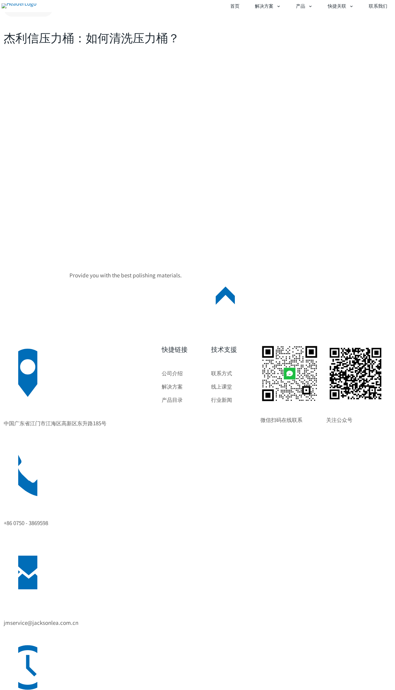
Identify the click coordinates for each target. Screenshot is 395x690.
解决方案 (172, 386)
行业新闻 (221, 399)
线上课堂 (221, 386)
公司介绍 (172, 373)
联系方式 (221, 373)
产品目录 (172, 399)
